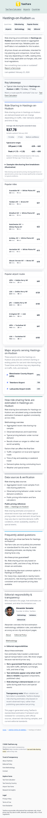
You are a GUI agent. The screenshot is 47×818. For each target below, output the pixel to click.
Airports (26, 9)
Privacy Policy (7, 799)
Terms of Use (7, 802)
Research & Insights (9, 790)
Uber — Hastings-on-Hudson (17, 506)
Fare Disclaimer (7, 806)
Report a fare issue (12, 68)
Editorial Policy (20, 635)
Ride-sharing (19, 24)
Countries (36, 9)
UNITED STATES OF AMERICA (17, 730)
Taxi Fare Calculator (13, 9)
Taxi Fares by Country (10, 783)
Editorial (37, 29)
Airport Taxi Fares (8, 786)
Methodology (19, 29)
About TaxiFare (7, 761)
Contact (5, 771)
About (8, 635)
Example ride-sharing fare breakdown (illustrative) (22, 165)
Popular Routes (32, 24)
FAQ (29, 29)
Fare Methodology (9, 768)
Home (4, 730)
